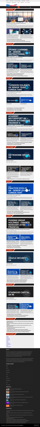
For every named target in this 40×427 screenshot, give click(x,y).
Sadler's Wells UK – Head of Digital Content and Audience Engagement (17, 329)
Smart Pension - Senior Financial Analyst (26, 241)
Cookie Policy (21, 425)
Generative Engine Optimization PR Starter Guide (14, 39)
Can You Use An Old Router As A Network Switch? (17, 394)
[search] (30, 7)
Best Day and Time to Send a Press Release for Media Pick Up (16, 23)
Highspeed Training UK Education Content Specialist (15, 74)
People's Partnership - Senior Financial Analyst (14, 247)
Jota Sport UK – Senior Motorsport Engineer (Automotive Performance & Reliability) (19, 142)
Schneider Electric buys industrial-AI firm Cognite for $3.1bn (16, 327)
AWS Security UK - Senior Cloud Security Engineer (13, 275)
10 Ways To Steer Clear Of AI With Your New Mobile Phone (18, 399)
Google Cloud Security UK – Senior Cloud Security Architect (26, 275)
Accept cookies (36, 425)
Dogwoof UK (9, 177)
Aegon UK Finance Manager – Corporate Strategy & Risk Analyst (13, 241)
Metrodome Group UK (10, 160)
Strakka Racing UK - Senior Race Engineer (26, 138)
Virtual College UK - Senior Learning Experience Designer (15, 73)
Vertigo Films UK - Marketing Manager (12, 176)
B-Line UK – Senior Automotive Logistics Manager (13, 138)
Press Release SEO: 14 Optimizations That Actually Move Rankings (13, 35)
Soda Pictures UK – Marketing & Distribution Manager (26, 172)
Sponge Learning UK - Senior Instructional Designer (15, 57)
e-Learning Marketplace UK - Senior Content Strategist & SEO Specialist (13, 69)
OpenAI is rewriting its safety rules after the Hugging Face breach (19, 402)
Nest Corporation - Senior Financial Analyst (13, 246)
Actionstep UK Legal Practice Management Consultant (26, 206)
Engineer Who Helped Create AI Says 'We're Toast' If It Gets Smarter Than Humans (21, 397)
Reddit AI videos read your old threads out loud (16, 405)
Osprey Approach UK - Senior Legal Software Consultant (15, 213)
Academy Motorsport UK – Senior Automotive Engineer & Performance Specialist (19, 126)
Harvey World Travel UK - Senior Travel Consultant (14, 110)
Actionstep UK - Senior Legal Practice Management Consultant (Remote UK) (18, 212)
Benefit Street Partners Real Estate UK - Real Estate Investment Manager (17, 315)
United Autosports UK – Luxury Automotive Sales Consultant (16, 143)
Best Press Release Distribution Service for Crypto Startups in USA (16, 422)
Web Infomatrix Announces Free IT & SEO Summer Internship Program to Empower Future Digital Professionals (20, 322)
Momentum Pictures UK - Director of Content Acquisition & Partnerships (13, 172)
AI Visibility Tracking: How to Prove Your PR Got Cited (26, 35)
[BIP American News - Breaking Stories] (12, 5)
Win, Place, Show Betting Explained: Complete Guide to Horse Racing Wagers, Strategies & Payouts (20, 324)
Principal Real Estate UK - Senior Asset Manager (14, 314)
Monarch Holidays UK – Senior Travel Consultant (14, 109)
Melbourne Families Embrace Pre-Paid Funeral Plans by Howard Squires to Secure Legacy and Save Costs (19, 326)
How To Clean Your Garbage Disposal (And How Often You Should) (19, 391)
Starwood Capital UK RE (10, 298)
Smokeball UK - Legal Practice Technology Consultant (13, 206)
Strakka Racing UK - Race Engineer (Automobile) (14, 144)
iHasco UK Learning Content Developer (26, 69)
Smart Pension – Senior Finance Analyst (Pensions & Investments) (17, 245)
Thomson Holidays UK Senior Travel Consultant (14, 91)
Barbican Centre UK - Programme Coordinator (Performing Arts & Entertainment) (19, 330)
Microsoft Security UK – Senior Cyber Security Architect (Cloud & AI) (17, 279)
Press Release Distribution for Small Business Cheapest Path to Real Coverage (18, 41)
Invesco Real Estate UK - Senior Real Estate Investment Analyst (16, 316)
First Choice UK (9, 103)
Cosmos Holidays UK (23, 103)
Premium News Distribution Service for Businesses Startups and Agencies (18, 331)
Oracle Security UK (9, 263)
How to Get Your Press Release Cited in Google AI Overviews (16, 40)
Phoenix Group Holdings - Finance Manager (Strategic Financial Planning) (18, 229)
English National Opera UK (11, 328)
